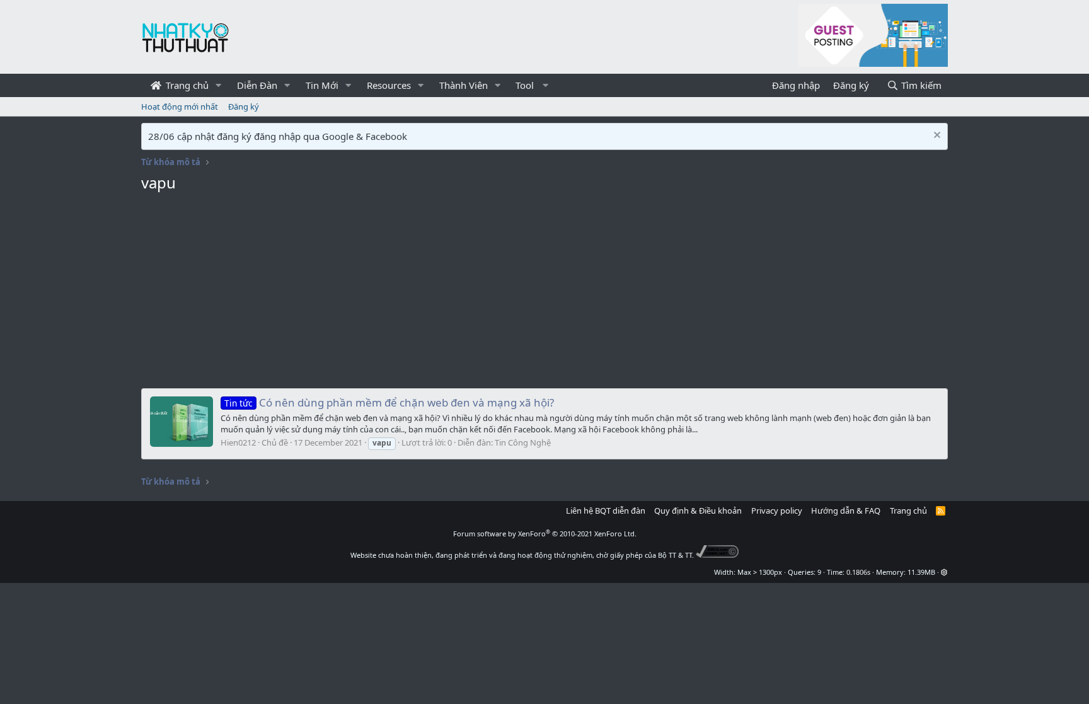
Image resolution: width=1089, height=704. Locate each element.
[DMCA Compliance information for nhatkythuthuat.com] (717, 555)
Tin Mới (322, 85)
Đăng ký (243, 106)
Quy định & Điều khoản (698, 510)
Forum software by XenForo (545, 533)
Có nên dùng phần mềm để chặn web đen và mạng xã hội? (389, 402)
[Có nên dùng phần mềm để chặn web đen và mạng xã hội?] (181, 421)
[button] (219, 85)
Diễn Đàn (257, 85)
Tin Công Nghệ (523, 442)
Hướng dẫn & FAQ (845, 510)
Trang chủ (186, 85)
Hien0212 (238, 442)
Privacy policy (776, 510)
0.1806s (858, 572)
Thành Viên (463, 85)
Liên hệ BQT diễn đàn (605, 510)
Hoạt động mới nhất (179, 106)
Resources (389, 85)
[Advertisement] (544, 293)
